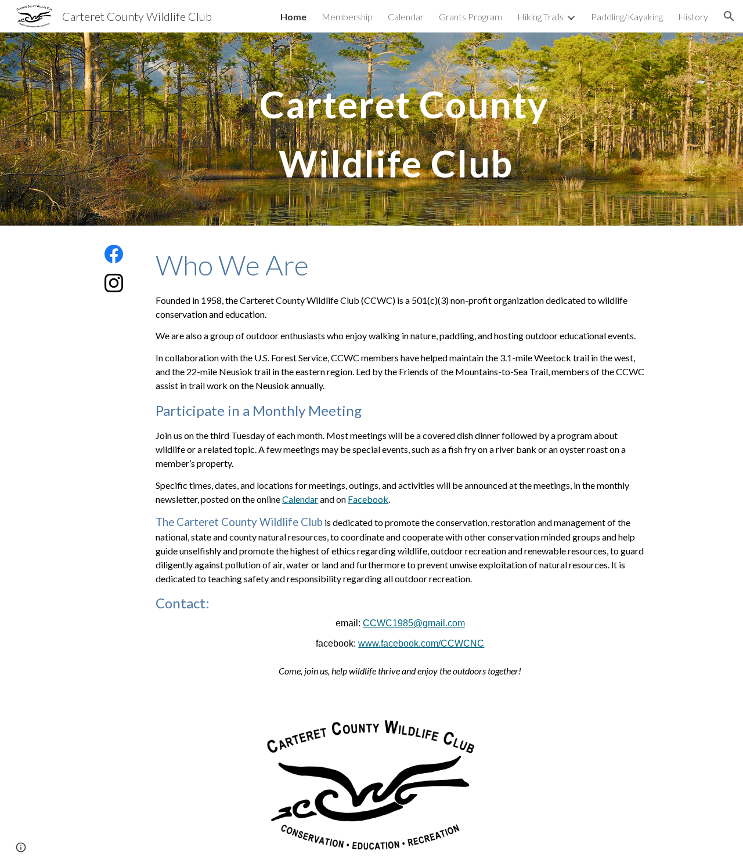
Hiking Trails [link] (540, 16)
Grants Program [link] (470, 16)
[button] (729, 16)
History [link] (693, 16)
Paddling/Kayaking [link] (627, 16)
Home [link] (293, 16)
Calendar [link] (406, 16)
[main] (399, 129)
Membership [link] (347, 16)
